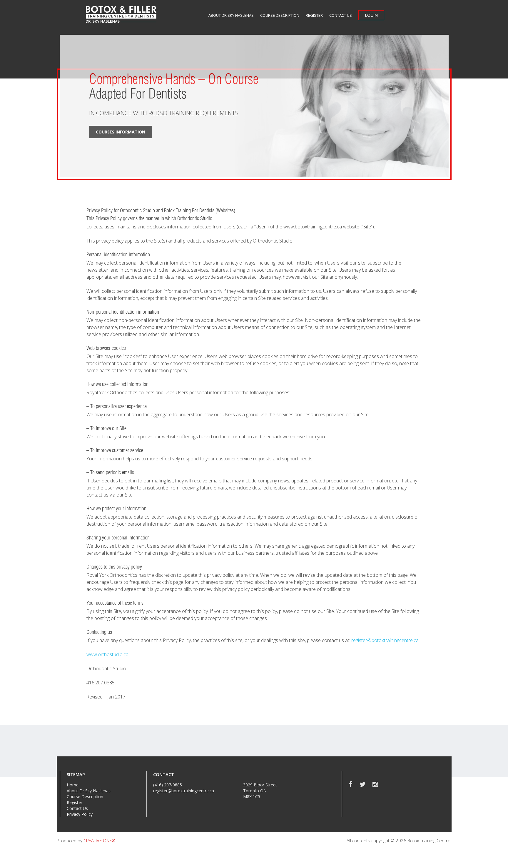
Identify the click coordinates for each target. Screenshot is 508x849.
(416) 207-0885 (167, 785)
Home (72, 785)
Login (371, 15)
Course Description (279, 15)
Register (314, 15)
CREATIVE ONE (99, 840)
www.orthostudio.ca (107, 654)
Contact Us (340, 15)
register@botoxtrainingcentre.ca (385, 640)
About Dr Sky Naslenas (231, 15)
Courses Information (120, 132)
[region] (254, 106)
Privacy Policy (80, 814)
